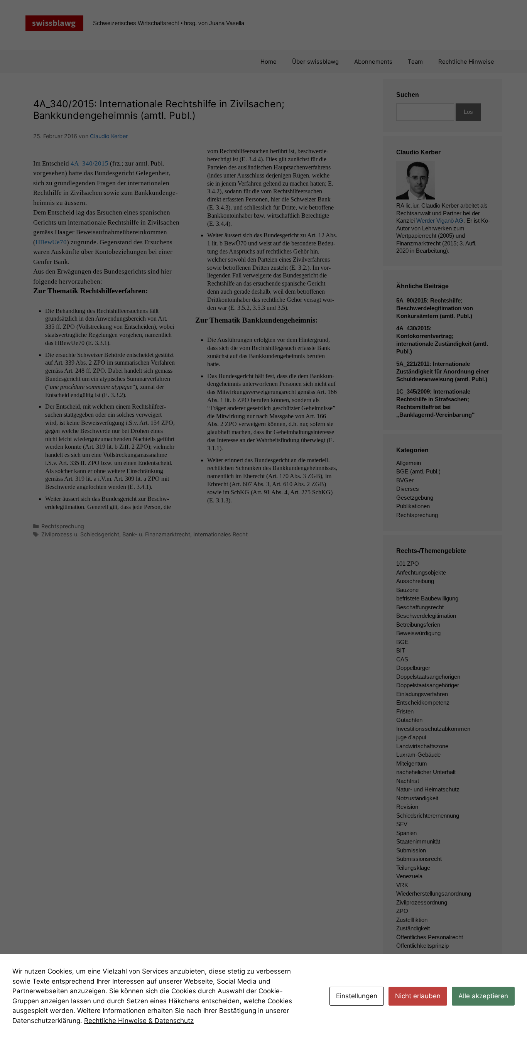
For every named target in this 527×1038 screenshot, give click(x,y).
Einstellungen (356, 996)
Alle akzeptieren (483, 996)
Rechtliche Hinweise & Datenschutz (139, 1020)
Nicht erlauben (418, 996)
